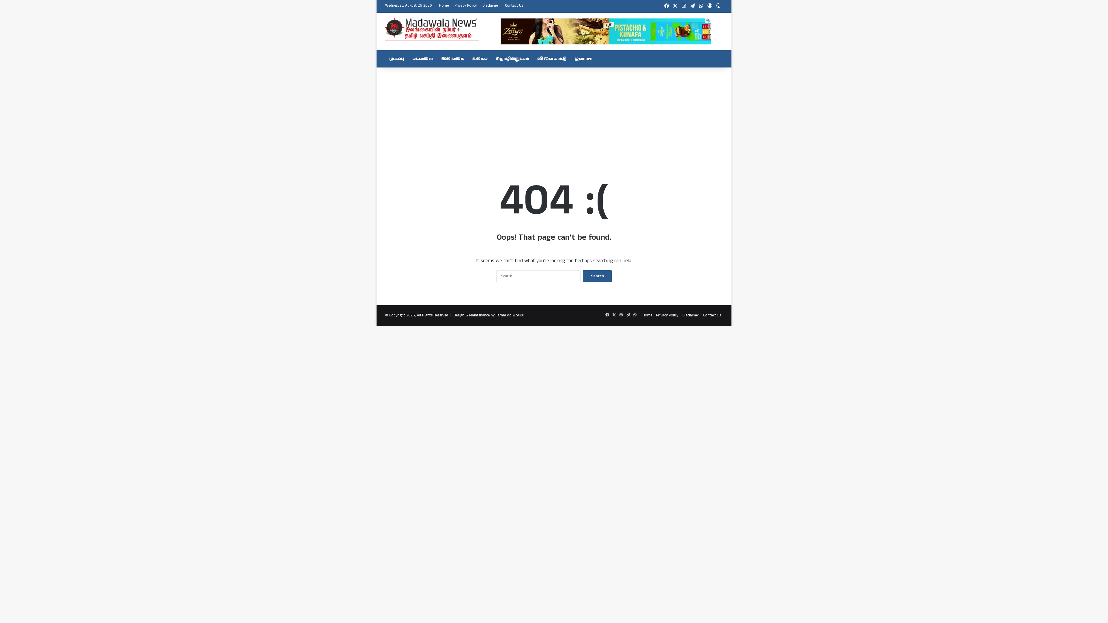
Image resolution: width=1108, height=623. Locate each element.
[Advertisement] (554, 113)
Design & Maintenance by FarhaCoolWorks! (489, 315)
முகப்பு (396, 59)
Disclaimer (490, 5)
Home (444, 5)
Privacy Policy (465, 5)
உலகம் (480, 59)
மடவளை (422, 59)
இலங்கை (452, 59)
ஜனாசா (583, 59)
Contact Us (514, 5)
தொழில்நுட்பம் (512, 59)
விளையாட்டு (551, 59)
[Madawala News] (432, 29)
